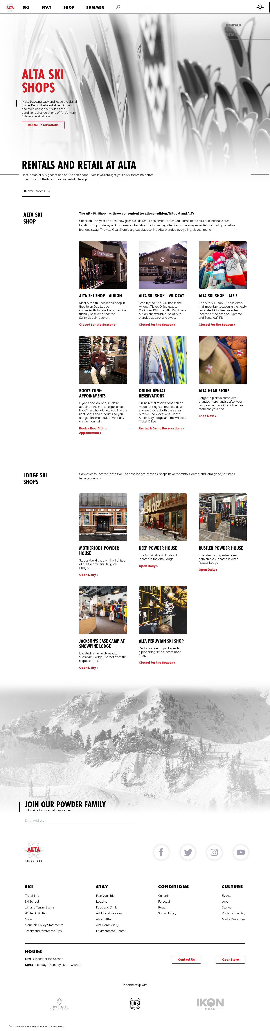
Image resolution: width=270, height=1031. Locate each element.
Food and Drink (106, 907)
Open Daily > (88, 575)
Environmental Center (110, 931)
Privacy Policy (57, 1026)
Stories (226, 907)
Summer (95, 7)
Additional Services (109, 913)
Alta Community (107, 925)
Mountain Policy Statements (44, 925)
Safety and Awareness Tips (43, 931)
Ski (26, 7)
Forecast (164, 901)
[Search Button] (118, 7)
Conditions (173, 886)
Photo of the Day (233, 913)
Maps (28, 919)
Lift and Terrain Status (40, 907)
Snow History (167, 913)
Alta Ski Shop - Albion (100, 295)
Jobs (225, 901)
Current (163, 895)
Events (226, 895)
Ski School (32, 901)
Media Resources (233, 919)
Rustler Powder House (221, 548)
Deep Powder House (158, 548)
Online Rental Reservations (152, 393)
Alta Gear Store (214, 390)
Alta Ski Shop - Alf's (218, 295)
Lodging (101, 901)
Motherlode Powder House (99, 551)
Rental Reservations (43, 125)
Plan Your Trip (105, 895)
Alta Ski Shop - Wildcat (161, 295)
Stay (47, 7)
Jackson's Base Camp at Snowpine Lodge (102, 643)
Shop (68, 7)
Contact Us (186, 959)
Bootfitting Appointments (92, 393)
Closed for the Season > (97, 324)
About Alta (103, 919)
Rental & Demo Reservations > (162, 428)
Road (161, 907)
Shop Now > (207, 416)
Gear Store (230, 959)
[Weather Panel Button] (260, 7)
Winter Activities (36, 913)
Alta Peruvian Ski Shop (161, 641)
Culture (232, 886)
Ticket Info (32, 895)
